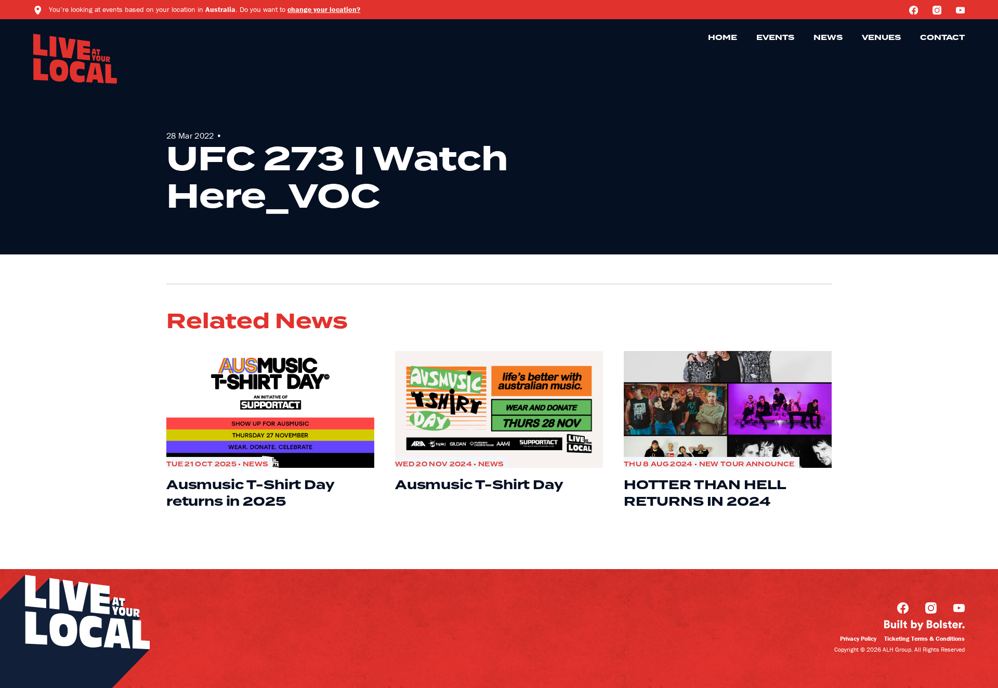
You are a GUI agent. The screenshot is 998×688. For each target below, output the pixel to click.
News (828, 38)
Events (775, 38)
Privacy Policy (858, 638)
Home (722, 38)
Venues (881, 38)
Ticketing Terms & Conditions (924, 638)
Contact (942, 38)
